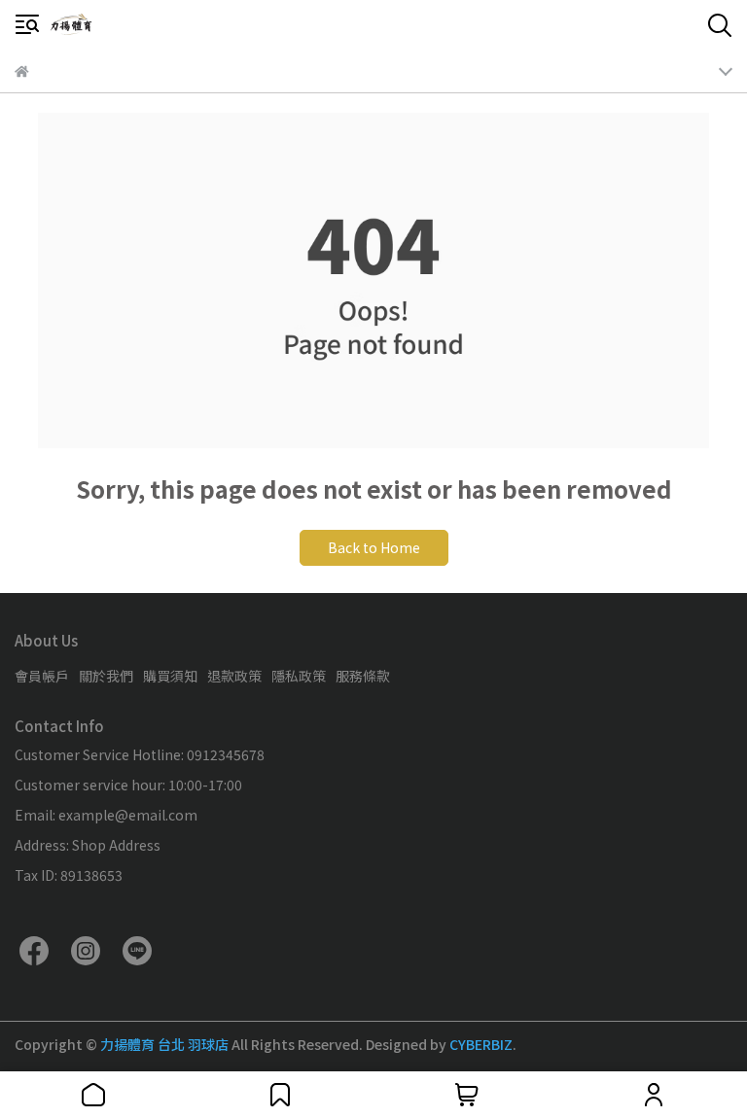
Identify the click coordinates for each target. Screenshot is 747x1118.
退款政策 (234, 675)
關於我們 (106, 675)
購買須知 (170, 675)
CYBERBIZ (481, 1044)
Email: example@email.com (106, 814)
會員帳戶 (42, 675)
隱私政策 (298, 675)
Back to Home (374, 547)
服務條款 (363, 675)
